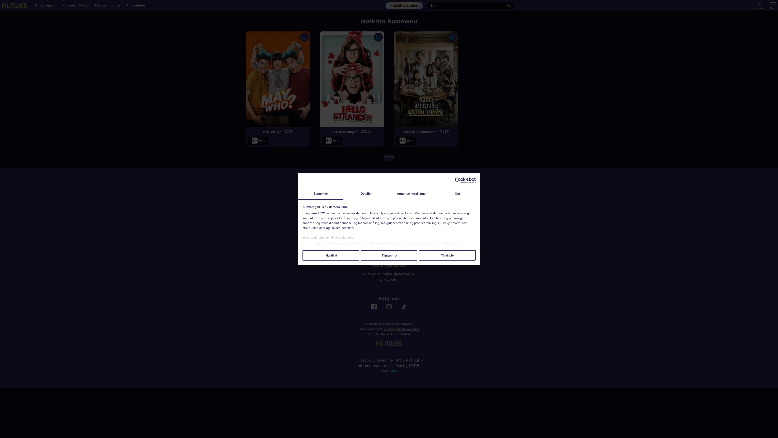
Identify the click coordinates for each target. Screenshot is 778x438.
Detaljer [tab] (366, 193)
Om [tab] (457, 193)
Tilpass (387, 255)
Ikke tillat (331, 255)
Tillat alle (447, 255)
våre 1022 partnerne (326, 213)
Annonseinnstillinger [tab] (412, 193)
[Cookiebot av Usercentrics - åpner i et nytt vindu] (458, 180)
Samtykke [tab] (321, 193)
